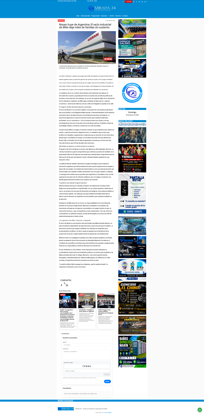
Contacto (125, 16)
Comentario (65, 348)
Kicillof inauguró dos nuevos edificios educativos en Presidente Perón (105, 312)
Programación (95, 16)
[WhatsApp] (133, 1)
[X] (142, 1)
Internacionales (85, 16)
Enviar (107, 381)
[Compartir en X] (64, 284)
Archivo (112, 16)
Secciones (104, 16)
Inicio (77, 16)
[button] (123, 1)
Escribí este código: (68, 362)
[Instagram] (139, 1)
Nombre (65, 342)
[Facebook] (136, 1)
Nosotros (118, 16)
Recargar (106, 374)
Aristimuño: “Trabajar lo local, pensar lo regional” (86, 310)
